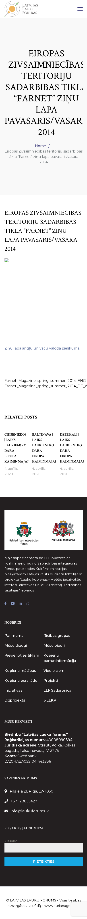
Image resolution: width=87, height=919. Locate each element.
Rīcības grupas (57, 635)
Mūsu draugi (15, 645)
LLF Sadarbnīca (57, 690)
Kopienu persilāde (20, 680)
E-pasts (10, 841)
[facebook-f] (5, 603)
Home (40, 146)
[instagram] (27, 603)
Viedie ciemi (54, 671)
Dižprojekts (14, 700)
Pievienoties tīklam (21, 655)
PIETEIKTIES (43, 861)
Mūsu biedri (54, 645)
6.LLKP (50, 700)
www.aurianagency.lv (62, 905)
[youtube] (13, 603)
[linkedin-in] (20, 603)
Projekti (51, 680)
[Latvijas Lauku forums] (21, 9)
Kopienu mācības (20, 671)
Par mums (13, 635)
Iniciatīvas (13, 690)
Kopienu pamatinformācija (60, 658)
